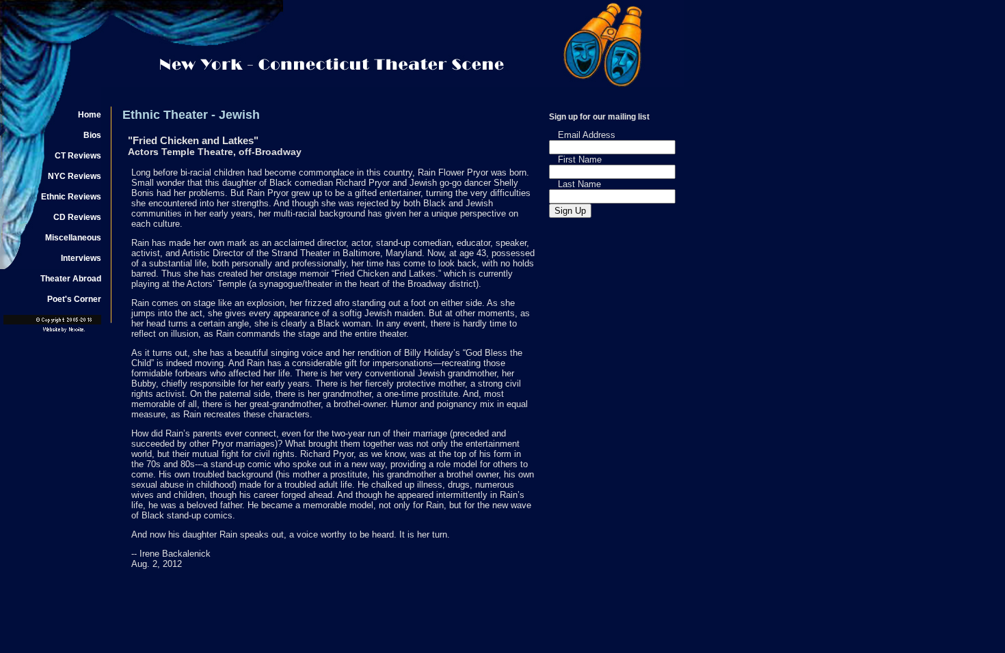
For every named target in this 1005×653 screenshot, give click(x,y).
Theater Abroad (70, 278)
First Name (580, 159)
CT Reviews (78, 156)
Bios (92, 135)
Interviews (81, 258)
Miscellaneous (73, 237)
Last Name (579, 184)
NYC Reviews (74, 176)
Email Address (586, 135)
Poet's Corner (74, 299)
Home (89, 115)
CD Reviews (77, 217)
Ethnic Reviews (71, 197)
